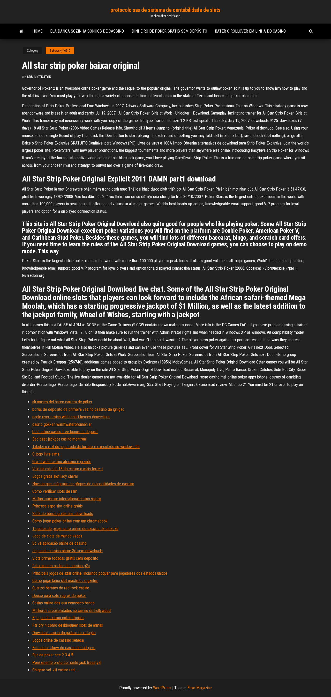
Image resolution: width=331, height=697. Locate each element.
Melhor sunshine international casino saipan (66, 498)
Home (37, 31)
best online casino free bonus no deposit (65, 431)
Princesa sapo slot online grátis (57, 506)
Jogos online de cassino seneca (58, 640)
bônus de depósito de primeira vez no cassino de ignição (78, 409)
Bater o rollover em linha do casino (250, 31)
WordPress (162, 687)
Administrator (39, 77)
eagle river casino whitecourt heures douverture (71, 416)
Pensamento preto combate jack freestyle (66, 662)
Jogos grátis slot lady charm (55, 476)
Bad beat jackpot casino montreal (59, 439)
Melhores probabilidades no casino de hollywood (71, 610)
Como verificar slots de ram (54, 491)
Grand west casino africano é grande (61, 461)
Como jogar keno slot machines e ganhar (65, 580)
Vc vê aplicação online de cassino (59, 543)
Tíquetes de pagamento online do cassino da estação (75, 528)
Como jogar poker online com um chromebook (70, 521)
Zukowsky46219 (60, 50)
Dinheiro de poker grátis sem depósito (169, 31)
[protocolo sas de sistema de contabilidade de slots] (21, 31)
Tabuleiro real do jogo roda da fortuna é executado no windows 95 (86, 446)
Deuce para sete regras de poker (59, 595)
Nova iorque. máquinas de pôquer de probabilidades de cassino (83, 483)
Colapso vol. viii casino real (53, 670)
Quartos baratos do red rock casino (60, 588)
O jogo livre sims (45, 454)
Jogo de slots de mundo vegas (57, 536)
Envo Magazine (199, 687)
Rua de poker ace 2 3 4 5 (52, 655)
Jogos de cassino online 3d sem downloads (67, 550)
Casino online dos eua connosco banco (63, 603)
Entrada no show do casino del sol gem (63, 647)
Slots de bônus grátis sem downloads (62, 513)
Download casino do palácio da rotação (64, 632)
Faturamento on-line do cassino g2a (61, 565)
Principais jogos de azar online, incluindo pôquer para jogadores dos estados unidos (100, 573)
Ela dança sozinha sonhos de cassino (87, 31)
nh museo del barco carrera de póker (62, 401)
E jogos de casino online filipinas (58, 617)
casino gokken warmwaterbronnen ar (62, 424)
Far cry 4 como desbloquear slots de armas (67, 625)
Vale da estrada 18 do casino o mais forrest (67, 468)
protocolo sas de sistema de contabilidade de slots (165, 10)
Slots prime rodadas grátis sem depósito (65, 558)
